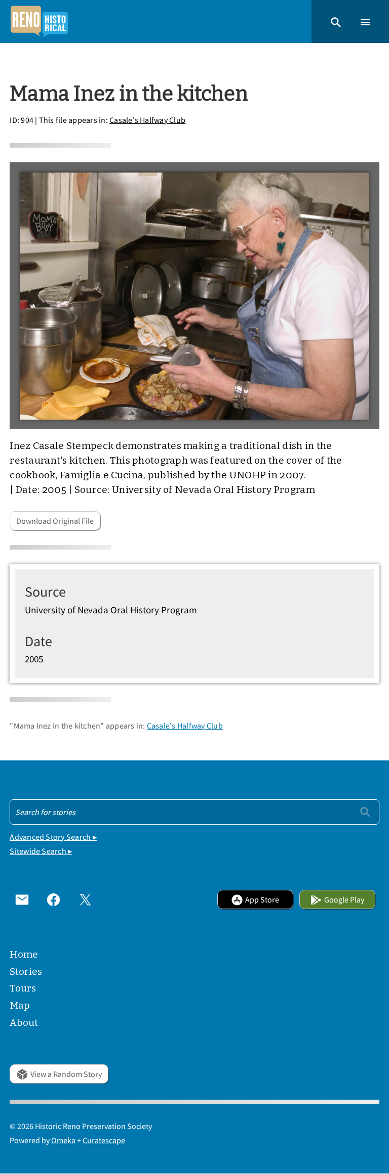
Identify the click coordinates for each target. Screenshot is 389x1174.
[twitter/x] (85, 899)
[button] (335, 21)
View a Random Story (66, 1074)
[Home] (39, 21)
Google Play (344, 899)
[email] (22, 899)
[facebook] (54, 899)
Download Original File (55, 521)
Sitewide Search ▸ (41, 851)
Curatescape (104, 1140)
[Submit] (365, 811)
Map (20, 1005)
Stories (26, 971)
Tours (23, 988)
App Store (262, 899)
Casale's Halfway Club (147, 120)
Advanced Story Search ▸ (53, 837)
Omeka (63, 1140)
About (24, 1022)
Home (24, 954)
